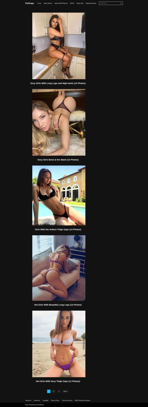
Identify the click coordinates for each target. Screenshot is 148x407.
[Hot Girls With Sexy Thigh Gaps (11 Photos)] (58, 344)
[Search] (121, 3)
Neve (26, 405)
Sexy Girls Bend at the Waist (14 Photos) (58, 159)
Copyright (45, 400)
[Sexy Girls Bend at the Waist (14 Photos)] (58, 122)
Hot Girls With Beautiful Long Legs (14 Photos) (58, 305)
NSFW (72, 3)
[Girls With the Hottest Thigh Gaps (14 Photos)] (58, 195)
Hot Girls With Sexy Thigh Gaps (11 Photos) (58, 381)
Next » (65, 391)
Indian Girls (79, 3)
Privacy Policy (55, 400)
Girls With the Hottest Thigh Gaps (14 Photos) (58, 229)
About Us (28, 400)
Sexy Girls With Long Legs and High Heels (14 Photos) (58, 83)
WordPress (40, 405)
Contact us (37, 400)
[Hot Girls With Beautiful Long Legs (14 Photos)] (58, 268)
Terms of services (67, 400)
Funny (39, 3)
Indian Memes (48, 3)
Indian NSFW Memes (61, 3)
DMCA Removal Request (82, 400)
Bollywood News (91, 3)
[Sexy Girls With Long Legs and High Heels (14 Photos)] (58, 46)
